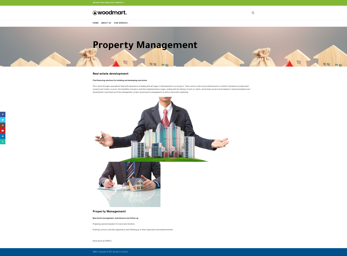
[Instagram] (2, 125)
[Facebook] (2, 114)
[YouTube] (2, 130)
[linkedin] (2, 136)
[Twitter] (2, 120)
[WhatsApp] (2, 141)
